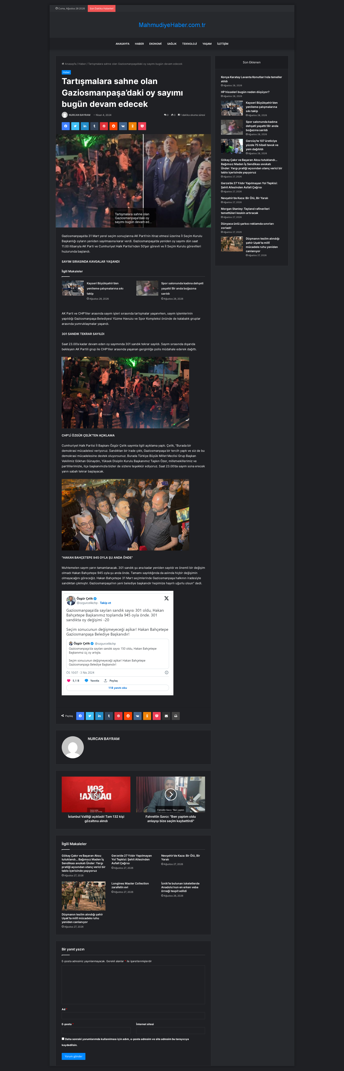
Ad (64, 1009)
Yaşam (207, 43)
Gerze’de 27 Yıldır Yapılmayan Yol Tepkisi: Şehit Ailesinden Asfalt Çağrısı (131, 859)
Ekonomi (155, 43)
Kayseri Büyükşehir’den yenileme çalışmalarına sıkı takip (105, 288)
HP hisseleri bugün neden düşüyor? (245, 92)
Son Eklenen (252, 62)
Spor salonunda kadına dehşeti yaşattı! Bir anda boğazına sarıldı (182, 288)
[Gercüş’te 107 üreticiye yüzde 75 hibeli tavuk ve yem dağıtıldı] (232, 146)
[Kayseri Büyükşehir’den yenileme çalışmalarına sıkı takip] (73, 288)
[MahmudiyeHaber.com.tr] (172, 25)
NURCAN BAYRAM (79, 114)
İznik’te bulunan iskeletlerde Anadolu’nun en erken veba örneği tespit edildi (180, 887)
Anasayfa (122, 43)
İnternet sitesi (145, 1024)
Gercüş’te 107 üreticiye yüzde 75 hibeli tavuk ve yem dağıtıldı (262, 145)
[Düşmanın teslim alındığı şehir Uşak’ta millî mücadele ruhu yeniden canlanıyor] (84, 896)
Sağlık (172, 43)
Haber (139, 43)
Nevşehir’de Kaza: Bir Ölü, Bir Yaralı (244, 198)
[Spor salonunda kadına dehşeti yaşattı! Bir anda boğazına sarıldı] (147, 288)
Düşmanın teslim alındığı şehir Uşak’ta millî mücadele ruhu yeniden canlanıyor (82, 918)
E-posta (68, 1024)
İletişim (222, 43)
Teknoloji (189, 43)
